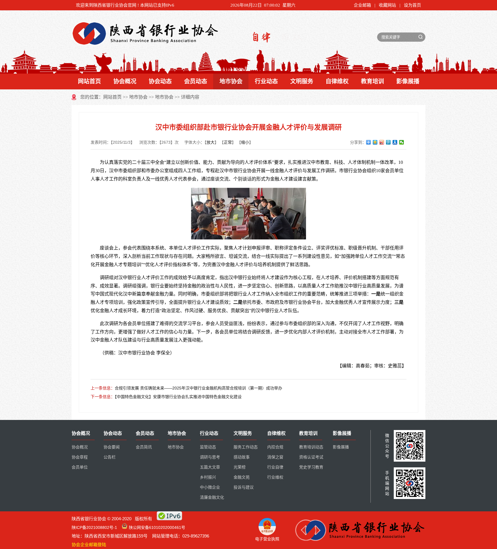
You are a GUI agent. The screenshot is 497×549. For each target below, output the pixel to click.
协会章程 (80, 457)
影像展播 (407, 81)
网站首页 (89, 81)
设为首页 (412, 5)
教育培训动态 (311, 447)
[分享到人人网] (395, 142)
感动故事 (242, 457)
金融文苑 (242, 477)
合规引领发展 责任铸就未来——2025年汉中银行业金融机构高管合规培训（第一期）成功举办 (198, 388)
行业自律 (275, 467)
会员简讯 (144, 447)
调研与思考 (210, 457)
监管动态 (208, 447)
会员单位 (80, 467)
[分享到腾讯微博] (388, 142)
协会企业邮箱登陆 (89, 544)
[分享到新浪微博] (381, 142)
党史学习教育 (311, 467)
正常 (228, 142)
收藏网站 (387, 5)
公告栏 (110, 457)
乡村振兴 (208, 477)
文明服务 (301, 81)
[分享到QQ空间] (375, 142)
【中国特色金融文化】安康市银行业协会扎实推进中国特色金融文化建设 (178, 396)
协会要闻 (112, 447)
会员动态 (195, 81)
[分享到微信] (401, 142)
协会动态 (160, 81)
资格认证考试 (311, 457)
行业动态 (266, 81)
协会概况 (124, 81)
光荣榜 (240, 467)
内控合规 (275, 447)
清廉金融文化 (212, 497)
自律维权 (337, 81)
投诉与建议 (244, 487)
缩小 (245, 142)
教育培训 (372, 81)
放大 (211, 142)
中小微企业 (210, 487)
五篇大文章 (210, 467)
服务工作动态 (246, 447)
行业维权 (275, 477)
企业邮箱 (362, 5)
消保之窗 (275, 457)
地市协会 (230, 81)
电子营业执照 (267, 539)
